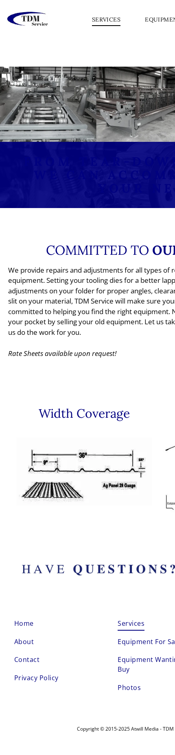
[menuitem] (106, 19)
